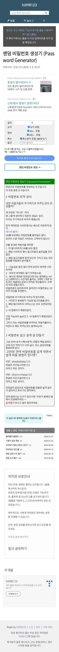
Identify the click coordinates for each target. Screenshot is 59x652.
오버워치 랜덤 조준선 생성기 (17, 445)
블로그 (30, 20)
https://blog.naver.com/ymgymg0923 (24, 78)
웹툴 (12, 20)
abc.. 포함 (35, 131)
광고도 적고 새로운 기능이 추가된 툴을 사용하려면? (29, 32)
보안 (38, 627)
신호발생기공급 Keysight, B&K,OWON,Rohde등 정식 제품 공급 (29, 109)
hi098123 (29, 5)
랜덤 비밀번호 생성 (28, 167)
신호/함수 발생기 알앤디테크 (23, 103)
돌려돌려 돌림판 (12, 436)
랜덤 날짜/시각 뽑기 (13, 454)
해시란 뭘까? (12, 231)
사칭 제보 (47, 627)
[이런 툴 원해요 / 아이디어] (44, 20)
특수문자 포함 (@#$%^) (34, 138)
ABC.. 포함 (34, 134)
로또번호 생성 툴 (12, 449)
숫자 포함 (34, 127)
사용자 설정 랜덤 (12, 441)
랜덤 (15, 430)
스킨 (31, 627)
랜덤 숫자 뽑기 (11, 458)
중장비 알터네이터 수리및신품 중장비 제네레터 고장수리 (20, 82)
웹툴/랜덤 (18, 67)
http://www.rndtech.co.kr (19, 99)
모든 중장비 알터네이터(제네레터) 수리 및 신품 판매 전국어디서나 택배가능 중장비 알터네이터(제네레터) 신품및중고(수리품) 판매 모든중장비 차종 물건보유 (20, 88)
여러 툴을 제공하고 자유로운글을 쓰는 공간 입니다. (24, 586)
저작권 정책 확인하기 (18, 537)
